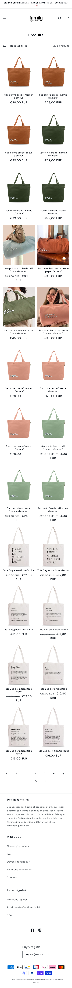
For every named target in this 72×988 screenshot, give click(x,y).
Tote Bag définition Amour (53, 629)
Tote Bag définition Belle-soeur (18, 752)
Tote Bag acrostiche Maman (53, 570)
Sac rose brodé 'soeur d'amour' (18, 447)
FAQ (9, 853)
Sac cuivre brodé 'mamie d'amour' (53, 96)
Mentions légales (17, 899)
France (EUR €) (34, 954)
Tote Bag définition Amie (19, 629)
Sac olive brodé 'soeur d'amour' (53, 212)
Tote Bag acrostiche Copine (19, 570)
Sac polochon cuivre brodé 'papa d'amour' (53, 270)
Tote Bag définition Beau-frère (18, 690)
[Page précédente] (7, 774)
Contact (12, 877)
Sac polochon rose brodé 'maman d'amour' (53, 332)
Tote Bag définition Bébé (53, 689)
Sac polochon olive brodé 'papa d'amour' (19, 332)
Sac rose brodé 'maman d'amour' (19, 390)
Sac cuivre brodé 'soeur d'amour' (18, 154)
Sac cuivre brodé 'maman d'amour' (18, 96)
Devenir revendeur (18, 861)
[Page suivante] (45, 781)
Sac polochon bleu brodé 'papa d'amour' (19, 270)
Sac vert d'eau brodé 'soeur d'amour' (53, 510)
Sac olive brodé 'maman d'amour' (53, 154)
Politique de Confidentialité (23, 907)
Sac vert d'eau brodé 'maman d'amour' (53, 447)
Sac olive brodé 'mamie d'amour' (18, 212)
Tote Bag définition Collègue (53, 751)
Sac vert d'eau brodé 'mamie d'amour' (19, 510)
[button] (4, 18)
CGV (10, 915)
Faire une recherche (19, 869)
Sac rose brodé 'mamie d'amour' (53, 390)
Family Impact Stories (24, 980)
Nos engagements (18, 846)
